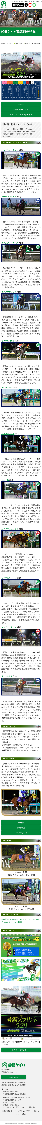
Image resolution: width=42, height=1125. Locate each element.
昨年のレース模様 (21, 109)
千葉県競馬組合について (12, 1100)
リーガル (4, 1089)
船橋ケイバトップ (7, 43)
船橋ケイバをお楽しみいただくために (17, 1097)
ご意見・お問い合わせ (11, 1105)
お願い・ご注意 (8, 1102)
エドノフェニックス (9, 529)
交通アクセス (13, 1077)
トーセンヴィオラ (8, 196)
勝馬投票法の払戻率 (10, 1091)
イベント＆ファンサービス (21, 114)
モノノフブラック (8, 292)
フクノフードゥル (8, 627)
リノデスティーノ (8, 578)
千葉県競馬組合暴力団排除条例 (14, 1094)
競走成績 (21, 827)
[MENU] (39, 6)
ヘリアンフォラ (7, 433)
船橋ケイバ (3, 4)
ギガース (5, 480)
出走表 (21, 822)
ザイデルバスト (7, 341)
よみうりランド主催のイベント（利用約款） (19, 1107)
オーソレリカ (7, 676)
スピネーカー (7, 387)
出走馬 (21, 104)
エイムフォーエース (9, 242)
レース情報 (18, 43)
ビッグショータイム (9, 150)
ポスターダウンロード (21, 1050)
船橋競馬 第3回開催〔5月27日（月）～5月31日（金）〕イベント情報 (20, 920)
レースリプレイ (21, 832)
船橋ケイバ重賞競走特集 (33, 43)
